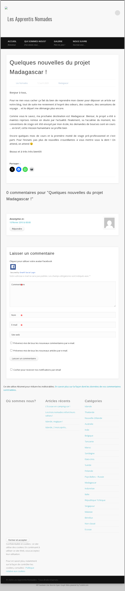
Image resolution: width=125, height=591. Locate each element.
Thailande (89, 412)
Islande (88, 406)
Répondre (17, 228)
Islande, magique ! (54, 421)
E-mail (17, 325)
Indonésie (90, 488)
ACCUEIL (12, 43)
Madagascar (63, 83)
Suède (88, 465)
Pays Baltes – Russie (94, 476)
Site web (15, 334)
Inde (87, 429)
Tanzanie (89, 441)
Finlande (89, 470)
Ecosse (88, 529)
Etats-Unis (89, 459)
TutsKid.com (83, 585)
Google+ (104, 12)
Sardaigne (90, 453)
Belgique (89, 435)
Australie (89, 423)
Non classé (90, 523)
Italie (87, 494)
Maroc (88, 447)
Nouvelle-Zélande (93, 418)
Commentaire (17, 284)
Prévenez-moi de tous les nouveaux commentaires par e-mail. (44, 343)
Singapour (90, 506)
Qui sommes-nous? (35, 43)
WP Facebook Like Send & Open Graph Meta (53, 585)
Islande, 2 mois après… (56, 427)
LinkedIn (110, 12)
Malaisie (89, 511)
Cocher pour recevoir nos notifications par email (37, 369)
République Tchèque (95, 500)
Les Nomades (22, 83)
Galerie (59, 43)
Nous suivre (80, 43)
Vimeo (97, 12)
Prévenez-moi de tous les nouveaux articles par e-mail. (40, 350)
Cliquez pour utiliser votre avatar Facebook (31, 261)
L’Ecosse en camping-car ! (57, 406)
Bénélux (89, 517)
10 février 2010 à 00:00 (20, 222)
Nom (17, 315)
